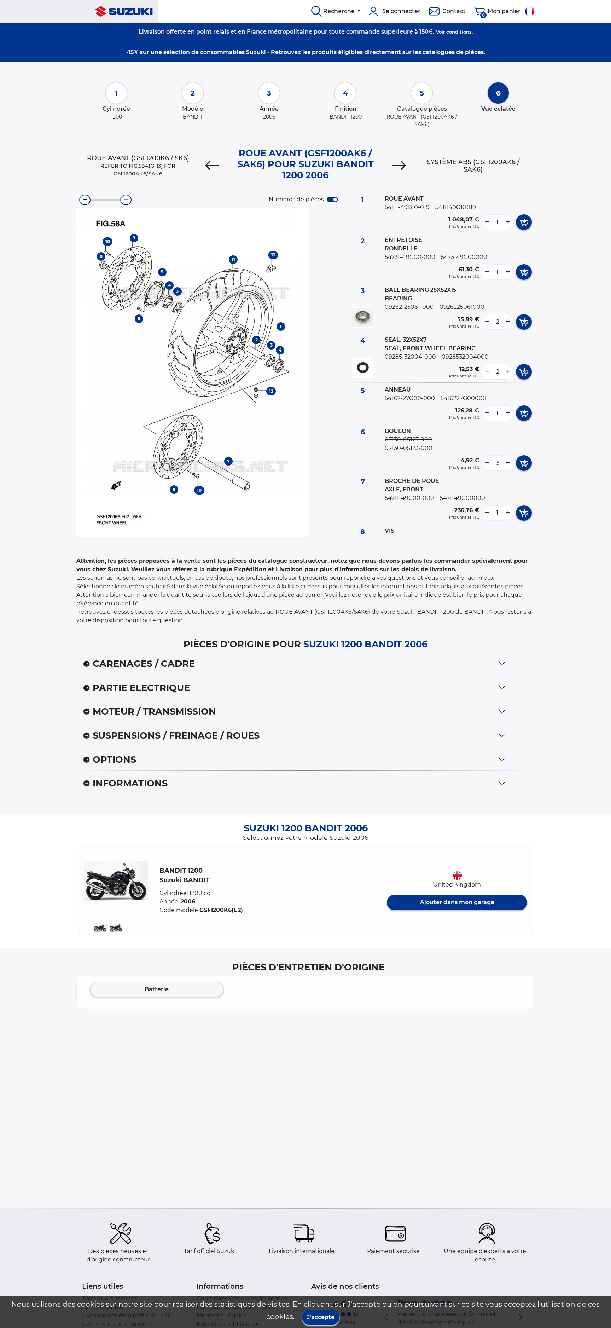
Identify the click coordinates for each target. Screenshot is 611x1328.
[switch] (332, 199)
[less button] (487, 222)
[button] (116, 882)
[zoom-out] (85, 200)
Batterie (157, 989)
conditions (459, 32)
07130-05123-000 (408, 448)
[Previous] (212, 166)
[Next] (398, 166)
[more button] (507, 222)
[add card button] (524, 222)
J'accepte (320, 1317)
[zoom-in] (126, 200)
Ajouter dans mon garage (457, 902)
